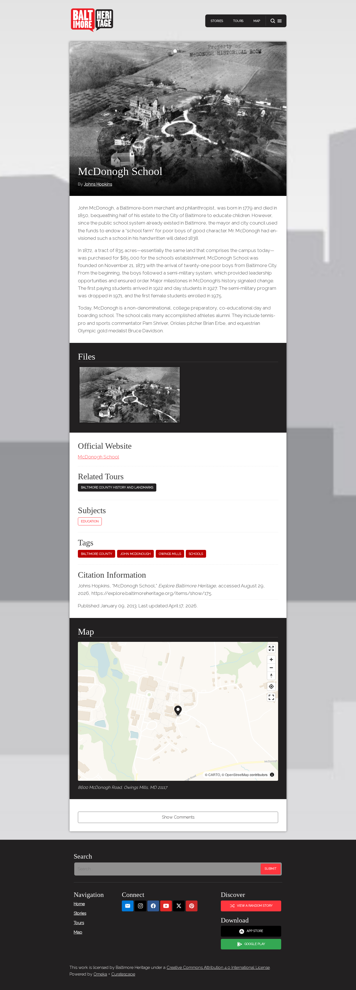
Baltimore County (96, 554)
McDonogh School (98, 457)
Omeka (100, 974)
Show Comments (178, 817)
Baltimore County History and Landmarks (117, 487)
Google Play (254, 944)
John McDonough (135, 554)
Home (79, 903)
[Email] (128, 906)
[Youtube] (166, 906)
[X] (179, 906)
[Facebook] (153, 906)
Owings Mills (170, 554)
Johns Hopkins (98, 184)
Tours (238, 21)
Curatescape (123, 974)
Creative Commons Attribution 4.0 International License (218, 967)
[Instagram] (140, 906)
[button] (276, 21)
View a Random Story (255, 905)
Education (90, 521)
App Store (255, 931)
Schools (196, 554)
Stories (217, 21)
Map (256, 21)
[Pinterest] (191, 906)
